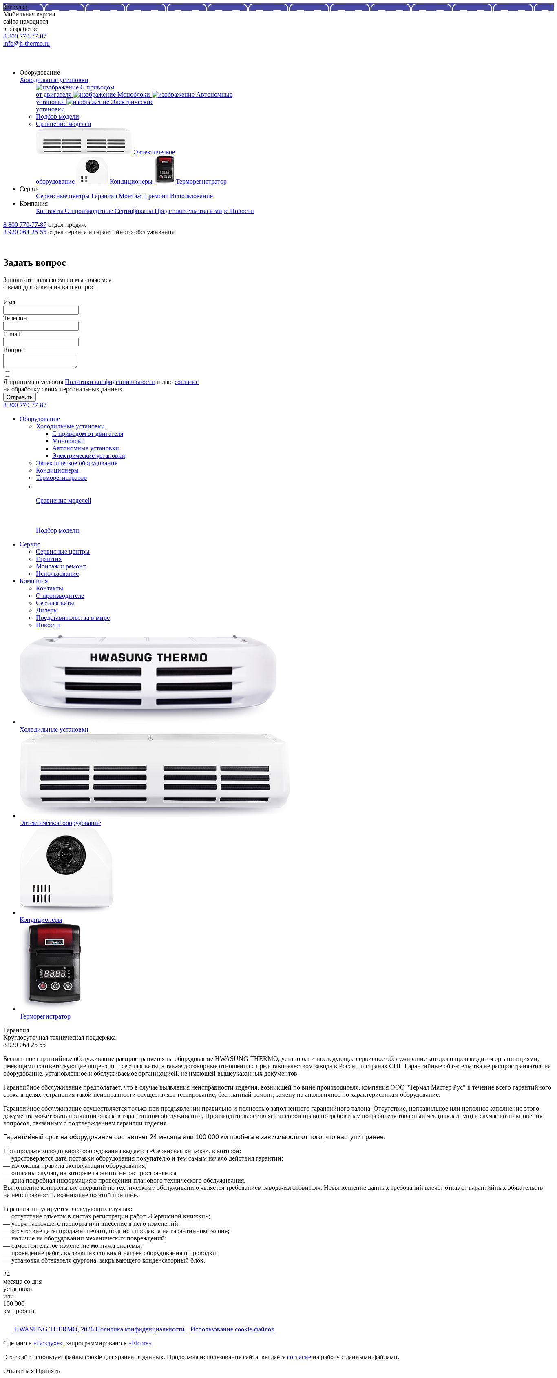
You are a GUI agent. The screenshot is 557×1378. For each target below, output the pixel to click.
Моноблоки (68, 440)
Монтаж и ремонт (61, 566)
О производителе (60, 595)
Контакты (49, 588)
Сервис (30, 544)
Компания (34, 580)
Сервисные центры (63, 551)
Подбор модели (57, 116)
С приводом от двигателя (87, 433)
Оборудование (40, 418)
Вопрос (13, 349)
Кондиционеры (57, 470)
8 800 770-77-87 (24, 36)
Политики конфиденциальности (110, 381)
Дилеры (47, 610)
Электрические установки (88, 455)
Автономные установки (85, 448)
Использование (57, 573)
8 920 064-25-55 (24, 232)
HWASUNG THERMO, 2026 (54, 1329)
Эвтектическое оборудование (76, 462)
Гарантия (49, 558)
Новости (48, 624)
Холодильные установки (54, 79)
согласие (187, 381)
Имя (9, 302)
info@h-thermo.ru (26, 43)
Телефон (15, 318)
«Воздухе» (48, 1343)
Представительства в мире (73, 617)
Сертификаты (55, 602)
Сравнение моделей (63, 123)
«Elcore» (140, 1343)
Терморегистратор (61, 477)
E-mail (11, 334)
